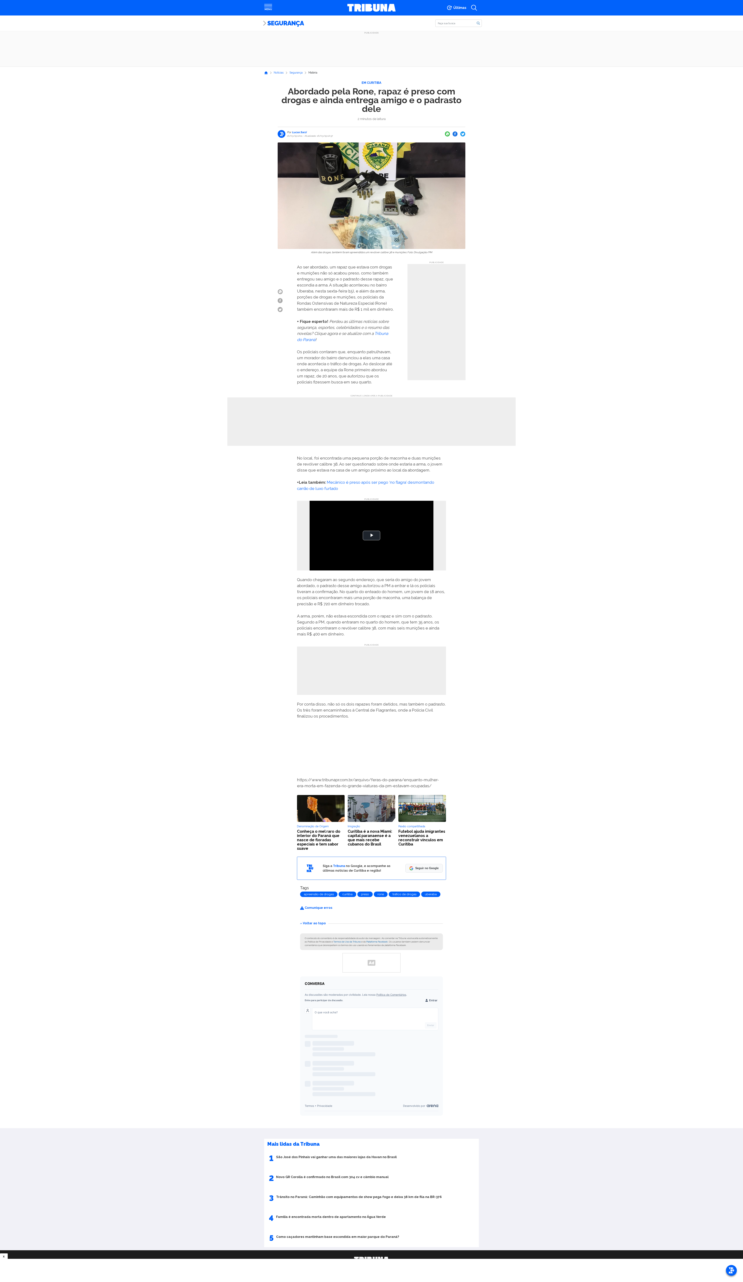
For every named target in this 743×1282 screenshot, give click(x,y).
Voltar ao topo (314, 923)
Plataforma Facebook (377, 941)
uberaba (431, 894)
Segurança (285, 23)
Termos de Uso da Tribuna (347, 941)
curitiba (347, 894)
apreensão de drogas (319, 894)
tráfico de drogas (404, 894)
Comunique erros (318, 908)
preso (365, 894)
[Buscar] (478, 23)
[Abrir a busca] (474, 7)
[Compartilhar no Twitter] (462, 133)
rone (380, 894)
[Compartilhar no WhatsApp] (447, 133)
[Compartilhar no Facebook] (455, 133)
